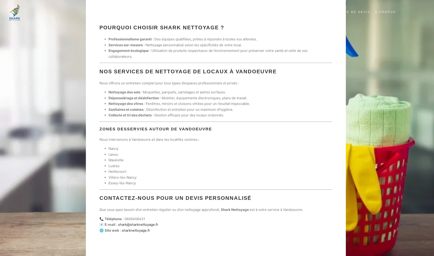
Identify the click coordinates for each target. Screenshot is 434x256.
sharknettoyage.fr (136, 230)
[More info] (417, 13)
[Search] (409, 13)
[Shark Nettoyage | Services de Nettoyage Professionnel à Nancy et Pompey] (14, 12)
